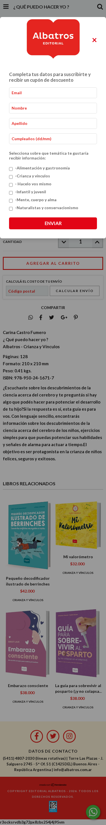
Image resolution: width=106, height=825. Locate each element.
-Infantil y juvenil (30, 191)
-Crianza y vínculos (32, 175)
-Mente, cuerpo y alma (36, 199)
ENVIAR (53, 223)
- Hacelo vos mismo (33, 183)
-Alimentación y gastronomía (42, 167)
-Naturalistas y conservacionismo (46, 207)
